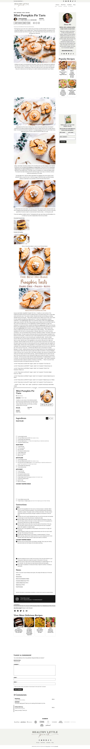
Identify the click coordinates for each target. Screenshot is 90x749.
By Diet (23, 12)
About (56, 6)
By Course (16, 605)
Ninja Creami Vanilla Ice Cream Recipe (72, 74)
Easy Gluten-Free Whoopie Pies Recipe (19, 631)
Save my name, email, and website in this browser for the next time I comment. (30, 686)
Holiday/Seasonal (45, 605)
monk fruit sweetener (28, 167)
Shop (74, 4)
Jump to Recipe (18, 23)
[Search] (15, 9)
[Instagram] (63, 1)
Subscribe (65, 6)
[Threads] (75, 1)
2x (49, 418)
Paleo (51, 605)
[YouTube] (66, 1)
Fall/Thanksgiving (33, 605)
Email (15, 682)
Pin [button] (46, 404)
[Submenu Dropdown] (59, 4)
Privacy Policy (48, 746)
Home (15, 12)
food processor (38, 129)
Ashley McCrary (23, 18)
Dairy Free (28, 12)
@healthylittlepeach (28, 599)
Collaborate (70, 6)
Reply (53, 699)
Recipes (57, 4)
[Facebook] (68, 1)
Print (50, 404)
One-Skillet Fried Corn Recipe (40, 631)
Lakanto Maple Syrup (27, 168)
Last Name (71, 132)
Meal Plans (63, 4)
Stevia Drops (19, 576)
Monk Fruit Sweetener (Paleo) (22, 578)
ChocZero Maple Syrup (21, 580)
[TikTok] (73, 1)
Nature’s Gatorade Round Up (50, 631)
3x (51, 418)
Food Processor (19, 586)
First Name (63, 132)
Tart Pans (18, 574)
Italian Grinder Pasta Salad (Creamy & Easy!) (63, 93)
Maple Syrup (18, 584)
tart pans (20, 175)
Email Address (63, 136)
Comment (16, 664)
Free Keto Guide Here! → (18, 1)
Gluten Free (39, 605)
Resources (60, 6)
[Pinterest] (70, 1)
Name (15, 677)
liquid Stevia (37, 167)
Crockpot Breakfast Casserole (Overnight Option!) (29, 632)
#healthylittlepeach (38, 599)
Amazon (40, 175)
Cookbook (69, 4)
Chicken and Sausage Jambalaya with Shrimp (72, 92)
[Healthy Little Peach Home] (21, 5)
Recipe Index (19, 12)
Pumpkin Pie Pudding (18, 232)
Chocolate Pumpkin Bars (19, 218)
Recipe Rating (17, 660)
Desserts (28, 605)
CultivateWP (56, 746)
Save (42, 404)
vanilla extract (25, 320)
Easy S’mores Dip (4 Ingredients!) (63, 73)
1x (47, 418)
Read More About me (67, 50)
